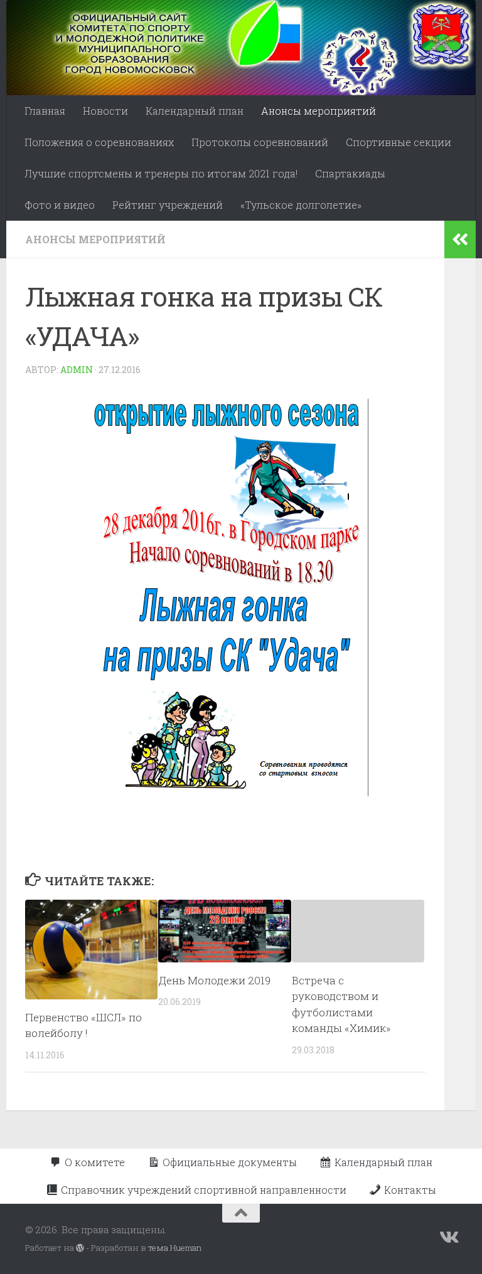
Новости (105, 110)
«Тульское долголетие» (301, 204)
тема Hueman (174, 1247)
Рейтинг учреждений (167, 204)
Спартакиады (350, 173)
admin (76, 370)
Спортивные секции (398, 142)
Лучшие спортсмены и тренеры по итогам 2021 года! (160, 173)
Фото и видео (59, 204)
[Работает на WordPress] (80, 1248)
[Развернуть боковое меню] (460, 239)
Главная (44, 110)
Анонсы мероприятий (318, 110)
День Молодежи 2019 (214, 980)
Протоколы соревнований (259, 142)
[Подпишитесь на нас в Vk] (448, 1237)
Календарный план (195, 110)
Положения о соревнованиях (99, 142)
